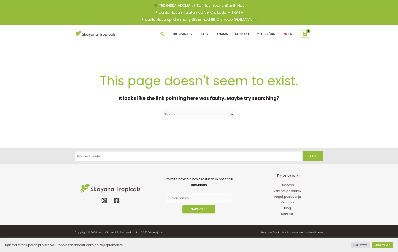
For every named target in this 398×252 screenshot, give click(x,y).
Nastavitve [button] (360, 245)
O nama (287, 202)
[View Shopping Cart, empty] (305, 34)
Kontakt (287, 214)
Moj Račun (266, 34)
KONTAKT (242, 34)
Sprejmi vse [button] (382, 245)
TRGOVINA (180, 34)
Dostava (287, 185)
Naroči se (199, 209)
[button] (162, 34)
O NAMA (221, 34)
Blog (204, 34)
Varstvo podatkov (287, 191)
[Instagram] (104, 200)
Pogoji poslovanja (287, 196)
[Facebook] (116, 200)
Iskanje (313, 156)
